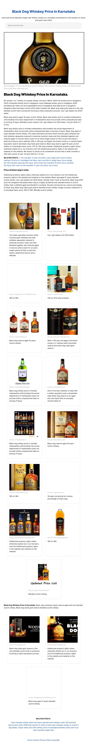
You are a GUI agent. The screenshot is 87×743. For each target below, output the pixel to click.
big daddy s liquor (16, 727)
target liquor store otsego (61, 160)
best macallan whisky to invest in (65, 725)
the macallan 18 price (52, 163)
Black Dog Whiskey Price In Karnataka (43, 11)
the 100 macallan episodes (14, 163)
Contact (36, 740)
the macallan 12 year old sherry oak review (40, 165)
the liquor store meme (34, 163)
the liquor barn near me (13, 165)
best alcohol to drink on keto (40, 725)
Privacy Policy (45, 740)
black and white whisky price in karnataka (41, 727)
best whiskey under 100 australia (62, 722)
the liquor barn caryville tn (40, 160)
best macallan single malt (43, 730)
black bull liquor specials (39, 722)
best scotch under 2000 (18, 725)
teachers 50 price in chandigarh (16, 160)
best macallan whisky (20, 722)
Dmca (29, 740)
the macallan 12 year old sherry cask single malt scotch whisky (46, 158)
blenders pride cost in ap (68, 727)
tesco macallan (68, 163)
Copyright (56, 740)
